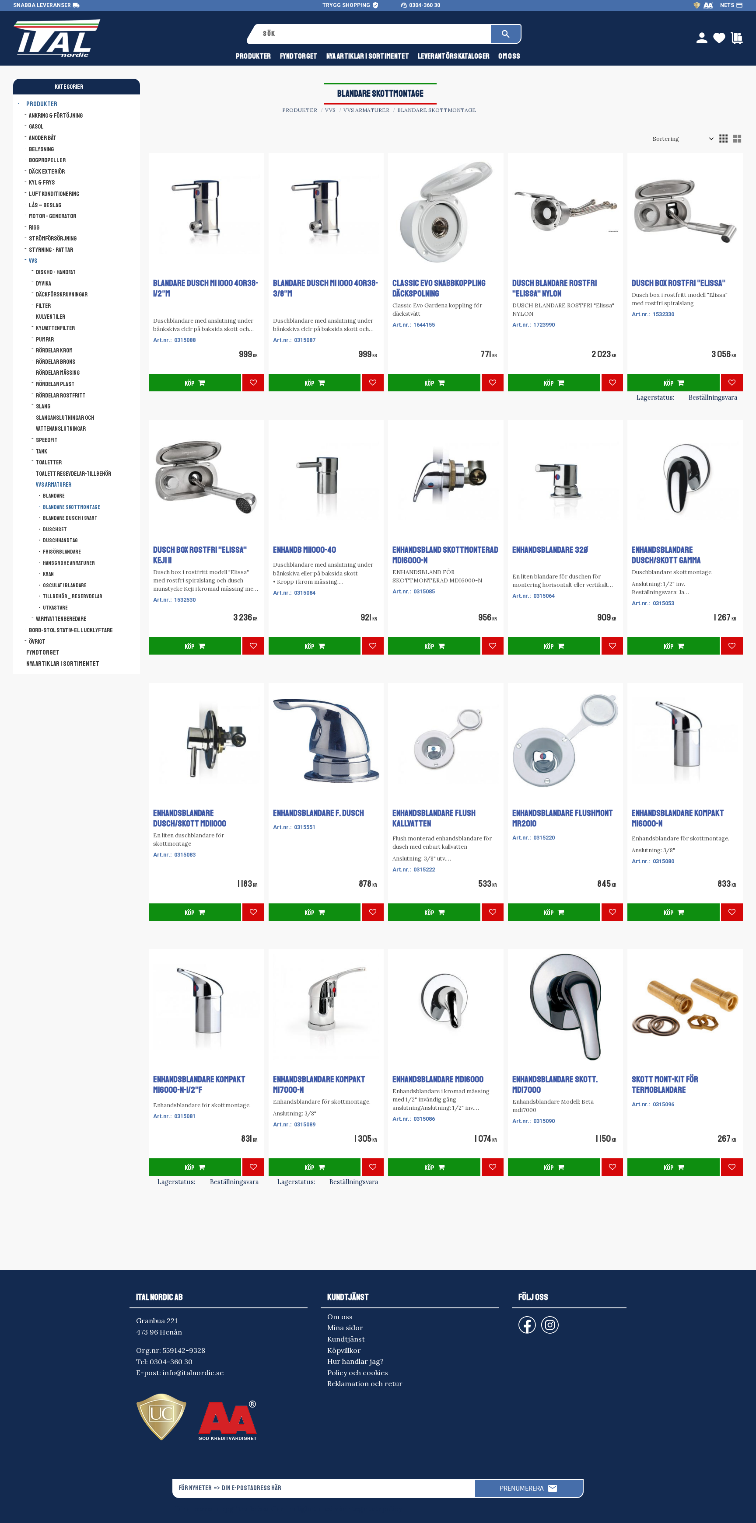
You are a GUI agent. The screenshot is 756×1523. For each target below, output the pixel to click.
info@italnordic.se (193, 1372)
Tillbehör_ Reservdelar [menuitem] (72, 596)
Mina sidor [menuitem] (345, 1327)
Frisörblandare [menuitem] (62, 551)
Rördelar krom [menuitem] (54, 350)
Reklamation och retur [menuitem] (364, 1383)
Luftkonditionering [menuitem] (54, 194)
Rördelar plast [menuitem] (55, 384)
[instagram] (525, 1321)
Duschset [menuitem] (55, 529)
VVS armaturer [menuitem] (53, 484)
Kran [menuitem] (48, 574)
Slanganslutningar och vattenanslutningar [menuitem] (65, 423)
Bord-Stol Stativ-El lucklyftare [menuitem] (71, 630)
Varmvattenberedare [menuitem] (61, 619)
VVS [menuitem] (33, 261)
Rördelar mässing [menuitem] (58, 372)
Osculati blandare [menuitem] (65, 585)
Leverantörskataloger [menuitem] (454, 56)
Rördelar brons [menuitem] (55, 362)
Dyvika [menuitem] (43, 283)
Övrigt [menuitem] (37, 641)
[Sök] (506, 34)
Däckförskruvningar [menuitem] (62, 294)
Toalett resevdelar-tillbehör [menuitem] (73, 473)
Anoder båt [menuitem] (42, 138)
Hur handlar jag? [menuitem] (355, 1361)
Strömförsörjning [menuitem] (53, 238)
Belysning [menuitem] (41, 149)
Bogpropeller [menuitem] (47, 160)
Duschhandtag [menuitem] (60, 540)
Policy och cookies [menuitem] (357, 1372)
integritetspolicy (373, 1508)
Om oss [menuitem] (509, 56)
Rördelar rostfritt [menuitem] (60, 395)
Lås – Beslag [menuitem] (45, 205)
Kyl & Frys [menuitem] (42, 182)
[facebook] (520, 1321)
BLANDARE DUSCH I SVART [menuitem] (70, 518)
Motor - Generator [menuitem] (52, 216)
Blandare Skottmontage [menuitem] (71, 507)
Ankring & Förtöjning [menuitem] (56, 115)
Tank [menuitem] (41, 451)
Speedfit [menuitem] (46, 440)
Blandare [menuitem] (54, 495)
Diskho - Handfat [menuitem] (56, 272)
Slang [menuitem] (43, 406)
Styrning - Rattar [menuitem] (51, 250)
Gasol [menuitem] (36, 126)
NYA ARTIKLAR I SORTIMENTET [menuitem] (367, 56)
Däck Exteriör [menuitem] (47, 171)
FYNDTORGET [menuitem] (299, 56)
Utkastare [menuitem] (55, 607)
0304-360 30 (424, 5)
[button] (723, 138)
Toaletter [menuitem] (49, 462)
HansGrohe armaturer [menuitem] (69, 563)
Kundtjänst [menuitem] (346, 1339)
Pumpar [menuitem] (45, 339)
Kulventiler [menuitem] (50, 317)
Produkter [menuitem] (253, 56)
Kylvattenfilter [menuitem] (55, 328)
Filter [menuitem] (43, 306)
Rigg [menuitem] (34, 227)
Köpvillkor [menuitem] (344, 1350)
